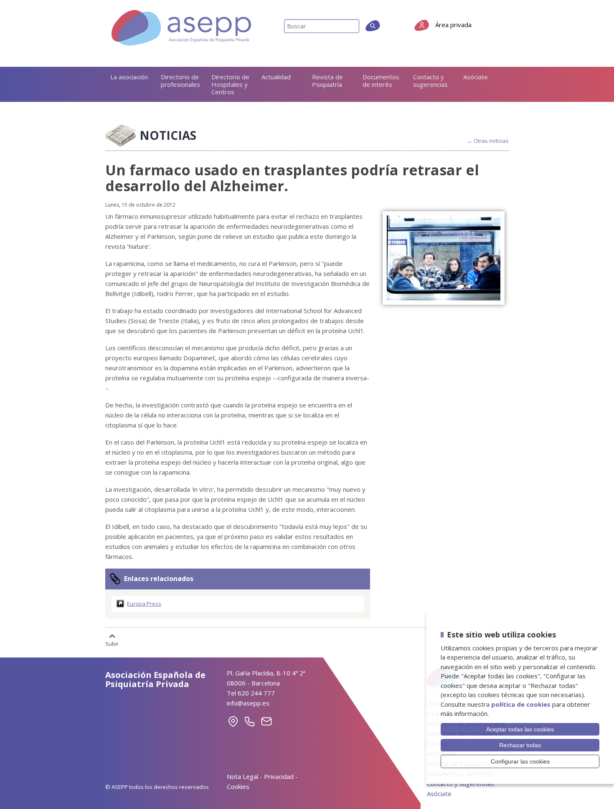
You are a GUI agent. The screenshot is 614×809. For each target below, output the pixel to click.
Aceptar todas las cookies (520, 729)
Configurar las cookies (520, 761)
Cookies (238, 786)
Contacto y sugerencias (430, 80)
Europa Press (144, 603)
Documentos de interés (381, 80)
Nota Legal (242, 776)
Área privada (453, 24)
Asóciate (475, 77)
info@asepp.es (248, 703)
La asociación (129, 77)
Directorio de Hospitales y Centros (230, 84)
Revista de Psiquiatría (327, 80)
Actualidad (276, 77)
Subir (112, 643)
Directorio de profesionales (180, 80)
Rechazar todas (520, 745)
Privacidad (279, 776)
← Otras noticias (488, 141)
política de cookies (521, 704)
